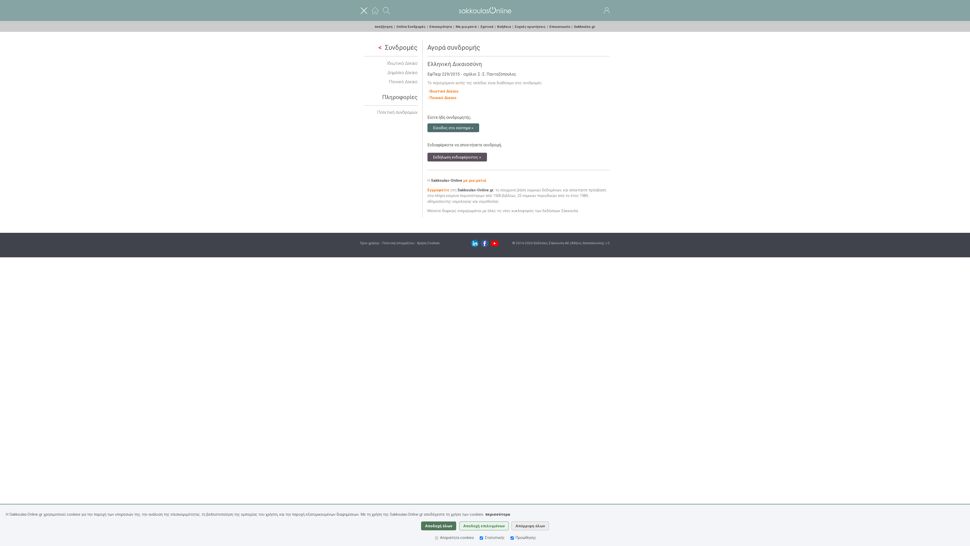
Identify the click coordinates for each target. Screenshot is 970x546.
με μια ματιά (474, 180)
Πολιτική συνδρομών (397, 112)
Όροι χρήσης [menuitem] (370, 243)
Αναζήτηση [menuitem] (384, 27)
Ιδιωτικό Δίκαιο (402, 63)
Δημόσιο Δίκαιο (402, 72)
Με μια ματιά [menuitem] (466, 27)
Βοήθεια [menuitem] (504, 27)
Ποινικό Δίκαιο (403, 81)
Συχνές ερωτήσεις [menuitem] (530, 27)
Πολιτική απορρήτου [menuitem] (398, 243)
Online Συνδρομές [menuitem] (411, 27)
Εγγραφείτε (438, 190)
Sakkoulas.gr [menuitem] (584, 27)
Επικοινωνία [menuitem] (559, 27)
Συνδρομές (401, 47)
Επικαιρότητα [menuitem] (440, 27)
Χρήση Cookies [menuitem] (428, 243)
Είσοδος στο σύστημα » (453, 128)
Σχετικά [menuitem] (486, 27)
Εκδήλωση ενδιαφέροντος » (457, 157)
